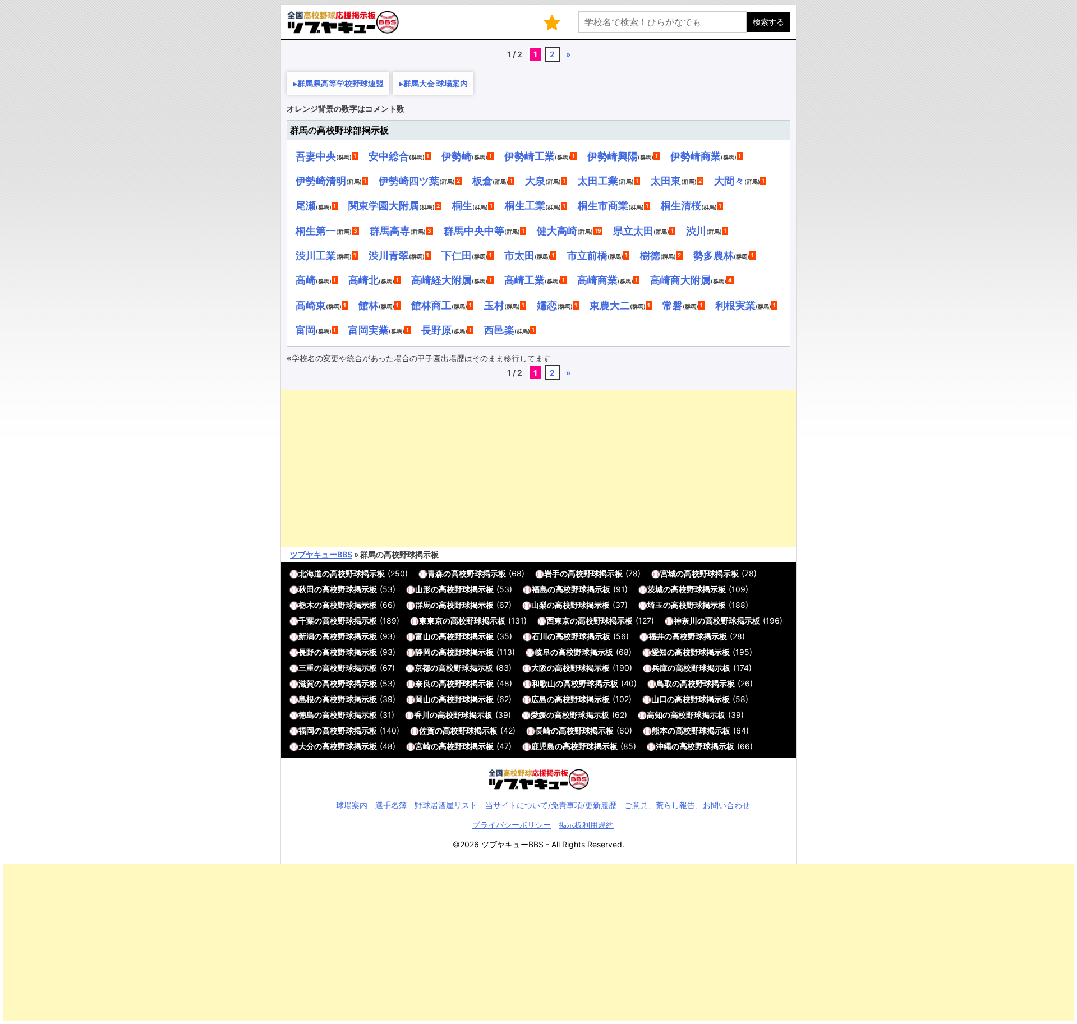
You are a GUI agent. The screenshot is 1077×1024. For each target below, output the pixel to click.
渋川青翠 (389, 255)
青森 (435, 573)
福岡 (306, 730)
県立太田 (633, 230)
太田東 (666, 180)
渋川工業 (316, 255)
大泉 (535, 180)
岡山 (423, 699)
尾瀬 (306, 205)
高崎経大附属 (441, 280)
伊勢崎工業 (529, 156)
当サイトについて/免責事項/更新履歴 (550, 805)
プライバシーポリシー (511, 824)
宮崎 (423, 746)
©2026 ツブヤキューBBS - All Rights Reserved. (538, 844)
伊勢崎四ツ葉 (409, 180)
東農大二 (610, 305)
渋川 (696, 230)
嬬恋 (547, 305)
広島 (539, 699)
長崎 (543, 730)
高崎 (306, 280)
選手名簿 (391, 805)
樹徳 (650, 255)
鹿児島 (543, 746)
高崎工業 (524, 280)
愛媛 (538, 714)
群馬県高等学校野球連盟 (340, 83)
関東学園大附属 (383, 205)
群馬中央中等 (474, 230)
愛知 (659, 652)
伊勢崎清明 (321, 180)
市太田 (519, 255)
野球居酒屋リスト (446, 805)
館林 (368, 305)
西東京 (558, 620)
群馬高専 (390, 230)
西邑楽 (499, 330)
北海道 (310, 573)
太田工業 (598, 180)
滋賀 (306, 683)
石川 (539, 636)
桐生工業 (525, 205)
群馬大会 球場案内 (435, 83)
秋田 (306, 589)
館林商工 (431, 305)
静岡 (423, 652)
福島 (539, 589)
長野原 (436, 330)
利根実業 (735, 305)
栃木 (306, 605)
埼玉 (655, 605)
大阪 (539, 667)
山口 (659, 699)
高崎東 (311, 305)
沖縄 (663, 746)
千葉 (306, 620)
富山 (423, 636)
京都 (422, 667)
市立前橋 (587, 255)
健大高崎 (557, 230)
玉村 (494, 305)
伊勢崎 (456, 156)
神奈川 (685, 620)
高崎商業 (597, 280)
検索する (768, 21)
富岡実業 (368, 330)
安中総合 (389, 156)
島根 (306, 699)
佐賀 (427, 730)
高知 (654, 714)
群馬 (423, 605)
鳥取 (664, 683)
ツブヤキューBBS (321, 554)
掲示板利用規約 (586, 824)
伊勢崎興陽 (612, 156)
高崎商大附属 (680, 280)
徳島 (306, 714)
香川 (422, 714)
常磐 (672, 305)
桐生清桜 (681, 205)
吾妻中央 (316, 156)
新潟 (306, 636)
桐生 (462, 205)
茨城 (655, 589)
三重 (306, 667)
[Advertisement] (538, 468)
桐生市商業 (603, 205)
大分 (306, 746)
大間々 (729, 180)
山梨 (539, 605)
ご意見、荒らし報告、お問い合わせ (687, 805)
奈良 (423, 683)
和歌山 (543, 683)
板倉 (482, 180)
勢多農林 (713, 255)
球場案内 (351, 805)
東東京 (431, 620)
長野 (306, 652)
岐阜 (542, 652)
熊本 (660, 730)
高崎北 (363, 280)
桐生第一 (316, 230)
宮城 (668, 573)
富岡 (306, 330)
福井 (656, 636)
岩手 (552, 573)
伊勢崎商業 (695, 156)
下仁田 (456, 255)
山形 (423, 589)
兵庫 (660, 667)
